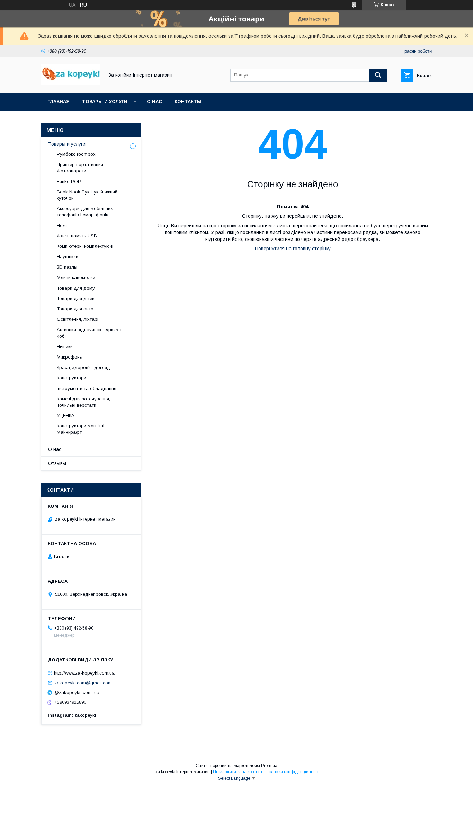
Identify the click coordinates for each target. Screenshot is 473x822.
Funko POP (69, 181)
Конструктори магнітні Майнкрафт (80, 429)
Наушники (67, 256)
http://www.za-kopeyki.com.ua (84, 672)
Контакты (188, 101)
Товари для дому (76, 288)
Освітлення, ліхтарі (77, 319)
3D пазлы (67, 267)
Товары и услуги (104, 101)
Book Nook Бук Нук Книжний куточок (87, 195)
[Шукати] (378, 75)
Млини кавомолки (76, 277)
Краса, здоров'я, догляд (83, 367)
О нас (154, 101)
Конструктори (71, 377)
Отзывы (57, 463)
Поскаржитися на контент (237, 771)
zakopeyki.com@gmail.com (83, 682)
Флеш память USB (77, 235)
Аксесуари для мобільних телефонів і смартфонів (85, 211)
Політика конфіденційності (292, 771)
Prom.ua (269, 765)
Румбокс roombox (76, 154)
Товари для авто (75, 308)
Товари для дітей (76, 298)
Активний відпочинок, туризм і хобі (89, 332)
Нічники (65, 346)
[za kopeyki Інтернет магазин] (70, 84)
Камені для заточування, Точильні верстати (83, 402)
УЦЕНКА (65, 415)
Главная (58, 101)
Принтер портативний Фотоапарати (80, 167)
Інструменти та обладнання (86, 388)
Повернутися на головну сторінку (293, 248)
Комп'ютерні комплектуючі (85, 246)
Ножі (62, 225)
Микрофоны (70, 357)
